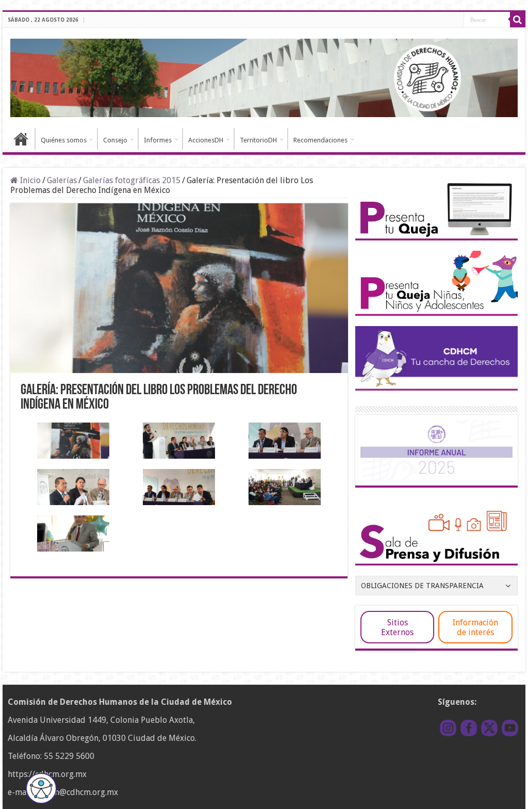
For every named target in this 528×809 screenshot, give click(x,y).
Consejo (115, 140)
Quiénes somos (64, 140)
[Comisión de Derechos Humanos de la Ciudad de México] (264, 76)
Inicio (21, 139)
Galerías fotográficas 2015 (131, 180)
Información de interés (475, 627)
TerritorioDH (258, 140)
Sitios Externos (397, 627)
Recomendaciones (320, 140)
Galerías (62, 180)
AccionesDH (205, 140)
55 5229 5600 (69, 756)
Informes (158, 140)
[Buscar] (517, 19)
